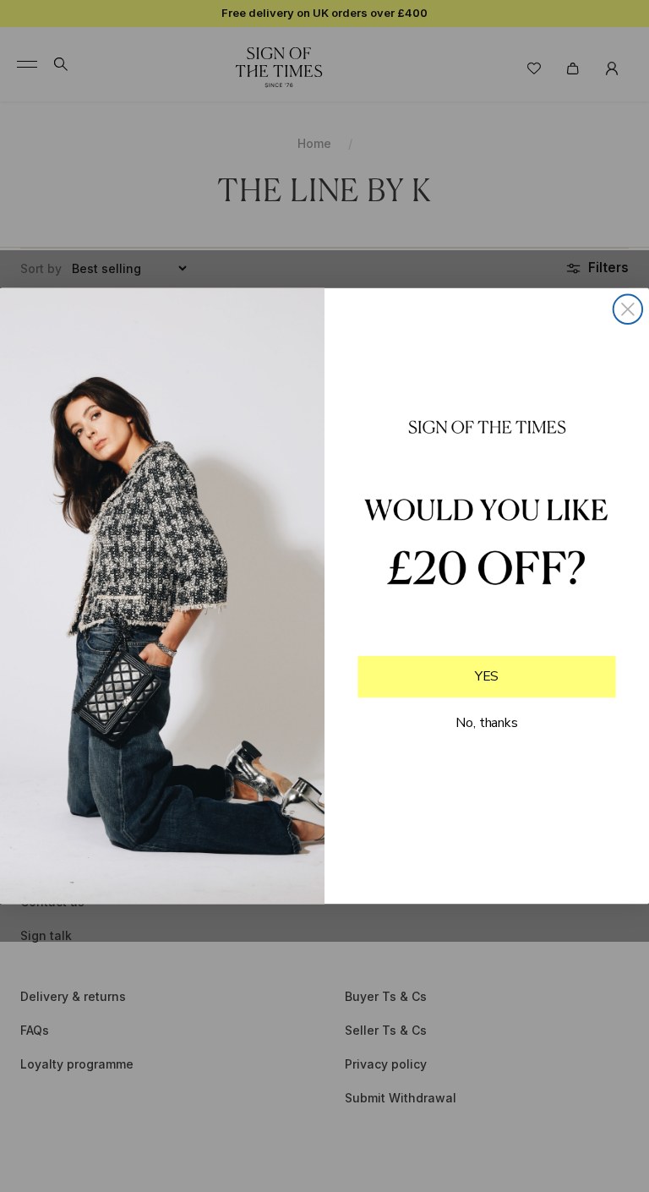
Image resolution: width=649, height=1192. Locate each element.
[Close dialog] (628, 309)
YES (487, 676)
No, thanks (486, 722)
